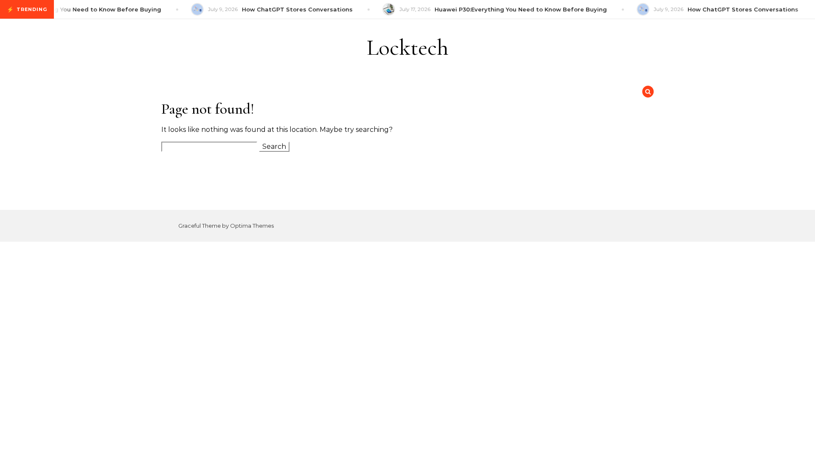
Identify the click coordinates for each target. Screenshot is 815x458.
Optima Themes (252, 225)
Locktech (408, 47)
